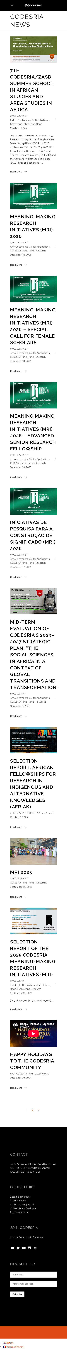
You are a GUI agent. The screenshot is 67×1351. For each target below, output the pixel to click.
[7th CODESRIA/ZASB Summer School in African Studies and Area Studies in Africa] (33, 49)
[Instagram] (35, 1248)
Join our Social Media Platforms (26, 1237)
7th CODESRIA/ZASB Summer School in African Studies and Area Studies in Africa (31, 90)
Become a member (20, 1196)
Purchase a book (19, 1212)
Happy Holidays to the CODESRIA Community (32, 1061)
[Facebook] (12, 1248)
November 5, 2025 (20, 705)
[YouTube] (24, 1248)
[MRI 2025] (33, 851)
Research (41, 250)
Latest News (43, 984)
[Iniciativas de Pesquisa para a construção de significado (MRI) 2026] (33, 501)
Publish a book (18, 1200)
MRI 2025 (21, 872)
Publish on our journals (22, 1204)
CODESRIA (18, 693)
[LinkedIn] (29, 1248)
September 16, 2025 (21, 886)
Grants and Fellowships (22, 123)
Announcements (19, 246)
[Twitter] (18, 1248)
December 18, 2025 (20, 254)
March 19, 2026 (18, 128)
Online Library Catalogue (23, 1208)
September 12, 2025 (21, 993)
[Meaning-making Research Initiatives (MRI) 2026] (33, 196)
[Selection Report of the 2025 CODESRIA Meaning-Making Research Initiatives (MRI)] (33, 921)
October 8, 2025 (19, 817)
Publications (23, 988)
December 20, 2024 (20, 1077)
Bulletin (14, 984)
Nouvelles (41, 701)
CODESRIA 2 (19, 115)
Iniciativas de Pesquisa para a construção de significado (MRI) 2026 (33, 535)
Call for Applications (20, 120)
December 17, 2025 (20, 566)
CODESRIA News (40, 120)
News (39, 123)
